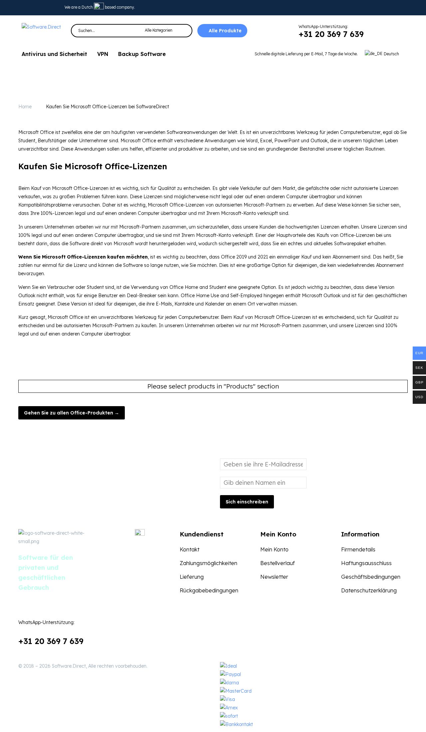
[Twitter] (33, 7)
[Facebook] (107, 585)
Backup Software (142, 54)
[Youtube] (53, 7)
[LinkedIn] (43, 7)
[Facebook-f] (22, 7)
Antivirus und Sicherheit (54, 54)
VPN (102, 54)
